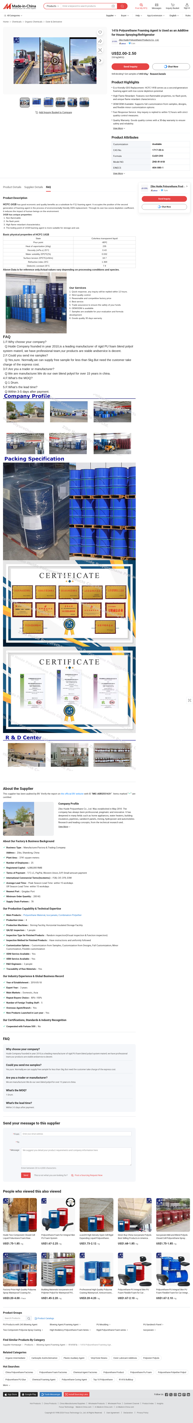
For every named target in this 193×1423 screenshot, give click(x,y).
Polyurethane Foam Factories (53, 1372)
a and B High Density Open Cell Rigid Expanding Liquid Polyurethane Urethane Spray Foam (96, 1238)
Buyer (124, 15)
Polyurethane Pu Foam (141, 1372)
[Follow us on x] (170, 1394)
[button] (113, 6)
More (5, 1385)
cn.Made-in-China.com (125, 1407)
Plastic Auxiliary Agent (74, 1358)
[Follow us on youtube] (179, 1394)
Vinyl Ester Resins (99, 1358)
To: (18, 1142)
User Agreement (112, 1412)
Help (138, 15)
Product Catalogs (45, 1318)
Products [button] (51, 6)
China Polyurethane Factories (19, 1372)
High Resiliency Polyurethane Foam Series (69, 1329)
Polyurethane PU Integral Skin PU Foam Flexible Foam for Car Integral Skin (173, 1292)
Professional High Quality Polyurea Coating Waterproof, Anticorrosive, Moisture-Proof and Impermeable (96, 1292)
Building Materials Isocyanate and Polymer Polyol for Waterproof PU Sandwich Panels (57, 1292)
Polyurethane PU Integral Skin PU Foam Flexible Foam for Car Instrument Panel (133, 1292)
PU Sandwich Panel (152, 1324)
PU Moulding (102, 1324)
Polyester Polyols (151, 1358)
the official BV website (72, 793)
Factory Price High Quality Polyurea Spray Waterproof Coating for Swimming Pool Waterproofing (19, 1292)
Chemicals (17, 21)
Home (6, 21)
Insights (160, 1403)
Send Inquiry (130, 66)
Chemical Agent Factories (85, 1372)
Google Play (29, 1394)
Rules (188, 15)
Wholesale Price (114, 1403)
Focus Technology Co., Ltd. (75, 1412)
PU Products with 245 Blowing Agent (20, 1324)
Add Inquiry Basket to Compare (55, 112)
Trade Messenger (50, 1394)
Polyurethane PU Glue (15, 1379)
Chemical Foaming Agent (43, 1379)
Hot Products (35, 1403)
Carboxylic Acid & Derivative (44, 1358)
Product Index (148, 1403)
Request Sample (158, 74)
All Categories (13, 15)
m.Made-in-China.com (104, 1407)
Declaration (128, 1412)
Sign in (187, 7)
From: (17, 1134)
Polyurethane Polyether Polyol (172, 1372)
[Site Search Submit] (122, 6)
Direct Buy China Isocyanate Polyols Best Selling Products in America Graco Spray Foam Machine (134, 1238)
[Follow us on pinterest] (184, 1394)
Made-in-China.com (84, 1407)
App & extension (154, 15)
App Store (11, 1394)
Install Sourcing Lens (78, 1394)
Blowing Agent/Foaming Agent (64, 1324)
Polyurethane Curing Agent (74, 1379)
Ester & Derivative (54, 21)
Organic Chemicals (33, 21)
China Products (50, 1403)
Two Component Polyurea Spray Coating (22, 1329)
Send (26, 1175)
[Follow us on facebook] (166, 1394)
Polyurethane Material (34, 914)
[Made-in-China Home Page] (19, 6)
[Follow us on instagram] (175, 1394)
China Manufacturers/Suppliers (72, 1403)
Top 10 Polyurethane (103, 1379)
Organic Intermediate (15, 1358)
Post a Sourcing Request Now (87, 1175)
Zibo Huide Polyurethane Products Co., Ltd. (139, 39)
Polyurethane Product (113, 1372)
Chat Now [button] (173, 66)
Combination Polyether (70, 914)
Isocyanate (51, 914)
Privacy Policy (142, 1412)
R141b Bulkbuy (126, 1379)
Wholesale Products (96, 1403)
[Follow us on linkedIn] (188, 1394)
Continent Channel (131, 1403)
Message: (15, 1150)
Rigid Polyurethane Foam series (111, 1329)
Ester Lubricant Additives (125, 1358)
